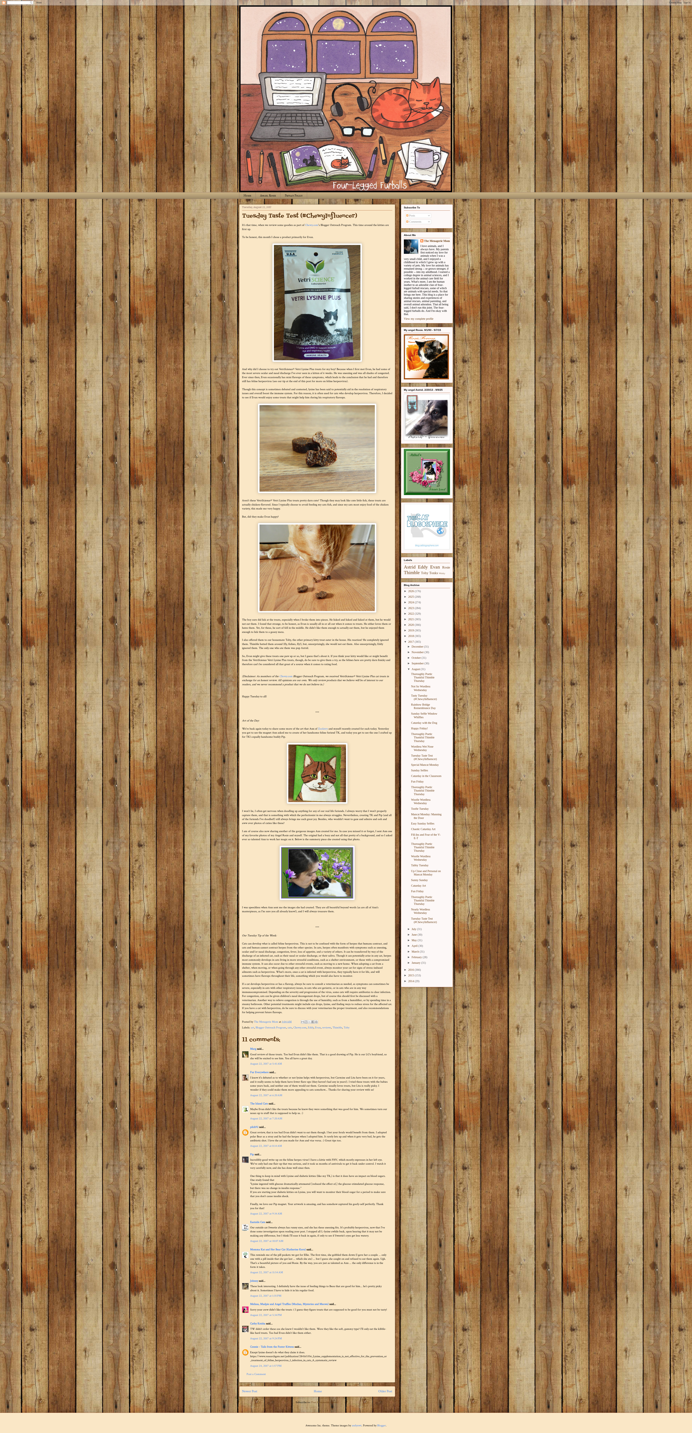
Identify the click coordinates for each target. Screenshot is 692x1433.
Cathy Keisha (257, 1323)
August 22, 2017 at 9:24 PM (266, 1338)
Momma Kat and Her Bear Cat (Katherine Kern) (278, 1249)
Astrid (410, 567)
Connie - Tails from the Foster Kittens (272, 1347)
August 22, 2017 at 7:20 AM (266, 1118)
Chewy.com (311, 225)
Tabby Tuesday (420, 865)
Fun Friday (417, 781)
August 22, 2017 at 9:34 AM (266, 1214)
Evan (318, 1027)
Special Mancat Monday (425, 764)
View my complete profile (418, 318)
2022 (411, 613)
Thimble (337, 1027)
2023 (411, 608)
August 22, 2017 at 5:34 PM (266, 1315)
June (415, 934)
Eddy (311, 1027)
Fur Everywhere (259, 1072)
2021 (411, 619)
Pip (252, 1154)
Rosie (446, 567)
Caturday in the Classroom (426, 775)
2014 (411, 981)
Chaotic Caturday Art (423, 829)
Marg (253, 1049)
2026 (411, 591)
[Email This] (302, 1022)
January (416, 962)
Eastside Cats (257, 1222)
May (415, 940)
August (416, 669)
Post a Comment (256, 1374)
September (418, 663)
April (415, 945)
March (416, 951)
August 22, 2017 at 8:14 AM (266, 1146)
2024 (411, 602)
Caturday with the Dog (424, 722)
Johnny (254, 1281)
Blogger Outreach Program (271, 1027)
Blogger (381, 1425)
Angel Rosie (268, 195)
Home (247, 195)
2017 (411, 641)
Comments (414, 221)
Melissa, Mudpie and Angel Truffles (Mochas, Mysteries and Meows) (289, 1304)
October (417, 657)
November (418, 652)
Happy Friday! (419, 728)
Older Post (385, 1391)
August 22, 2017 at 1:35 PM (265, 1296)
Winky (442, 573)
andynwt (356, 1425)
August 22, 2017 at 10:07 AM (266, 1241)
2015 (411, 975)
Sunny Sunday (419, 880)
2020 (411, 624)
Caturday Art (418, 885)
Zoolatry (323, 729)
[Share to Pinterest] (316, 1022)
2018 (411, 636)
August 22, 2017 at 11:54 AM (266, 1272)
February (417, 957)
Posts (411, 215)
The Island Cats (259, 1104)
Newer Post (249, 1391)
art (252, 1027)
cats (290, 1027)
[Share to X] (309, 1022)
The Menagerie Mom (437, 240)
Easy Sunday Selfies (422, 823)
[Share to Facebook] (313, 1022)
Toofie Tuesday (420, 808)
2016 (411, 969)
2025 (411, 596)
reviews (326, 1027)
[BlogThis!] (306, 1022)
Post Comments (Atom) (325, 1402)
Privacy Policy (294, 195)
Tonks (433, 573)
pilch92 (254, 1127)
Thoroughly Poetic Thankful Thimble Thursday (422, 677)
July (414, 929)
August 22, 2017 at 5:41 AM (266, 1064)
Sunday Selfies (419, 770)
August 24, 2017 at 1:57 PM (265, 1366)
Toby (346, 1027)
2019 (411, 630)
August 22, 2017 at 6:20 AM (266, 1095)
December (418, 646)
